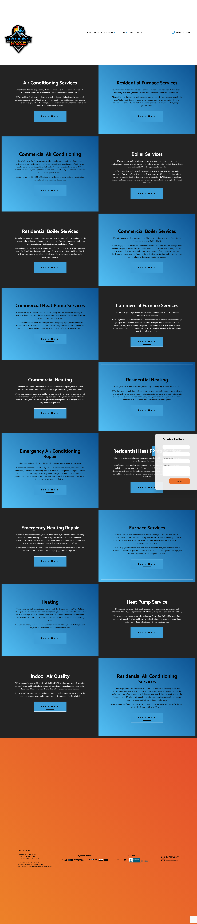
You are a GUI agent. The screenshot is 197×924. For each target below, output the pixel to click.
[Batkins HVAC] (18, 39)
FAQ (131, 32)
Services (121, 32)
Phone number (168, 451)
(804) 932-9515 (184, 32)
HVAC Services (107, 32)
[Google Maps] (125, 860)
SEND (179, 481)
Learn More (50, 116)
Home (89, 32)
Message (167, 465)
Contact (138, 32)
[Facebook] (118, 860)
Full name (167, 444)
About (96, 32)
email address (168, 458)
